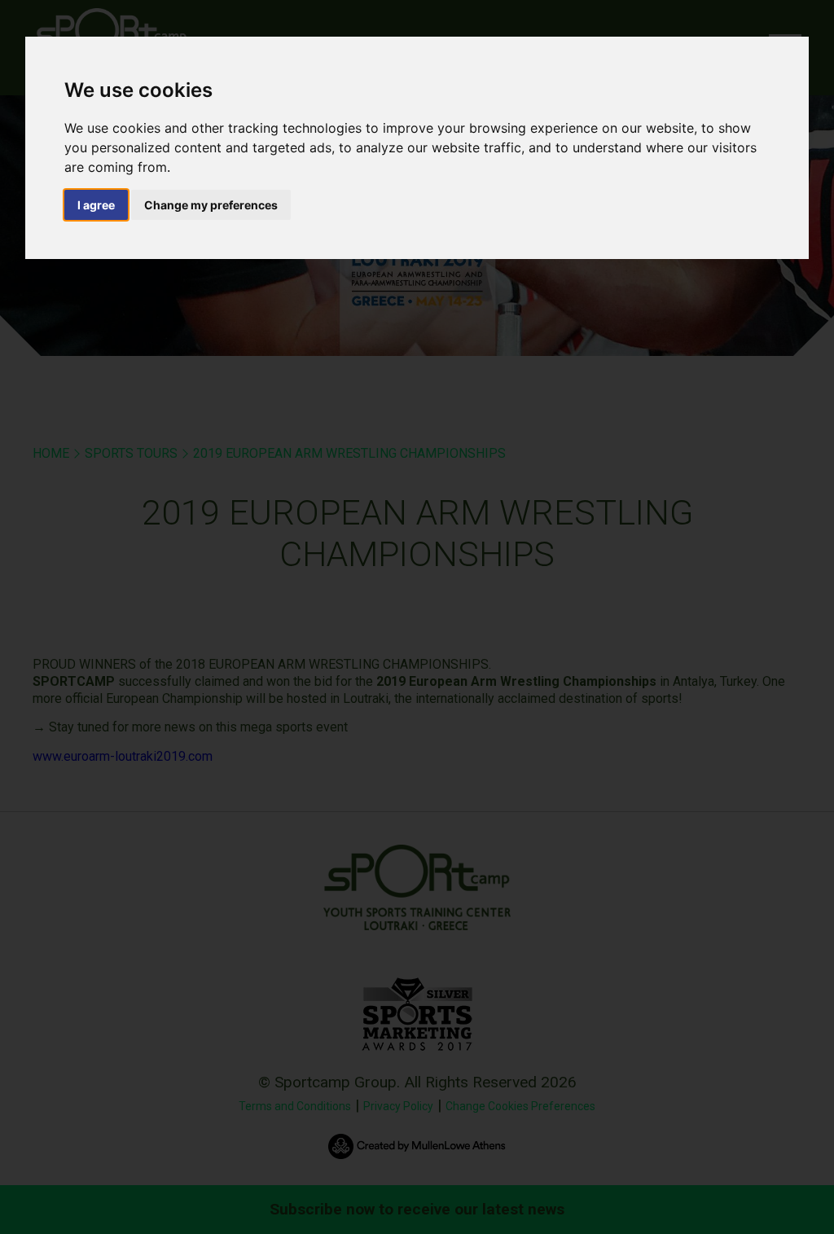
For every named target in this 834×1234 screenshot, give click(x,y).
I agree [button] (96, 205)
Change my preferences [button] (211, 205)
